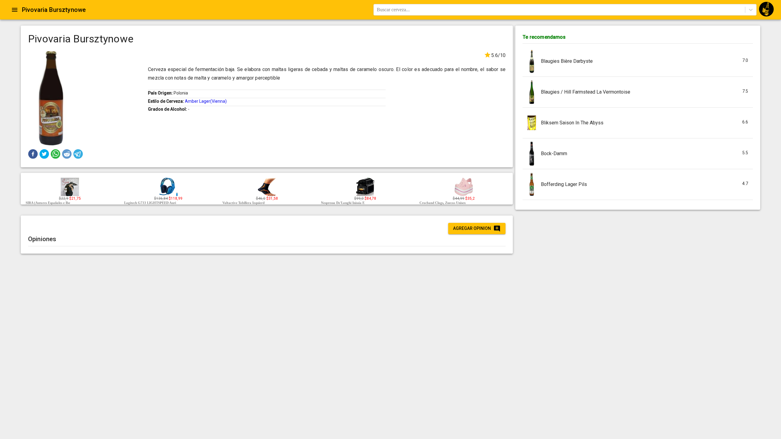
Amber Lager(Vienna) (206, 101)
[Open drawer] (14, 9)
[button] (33, 154)
